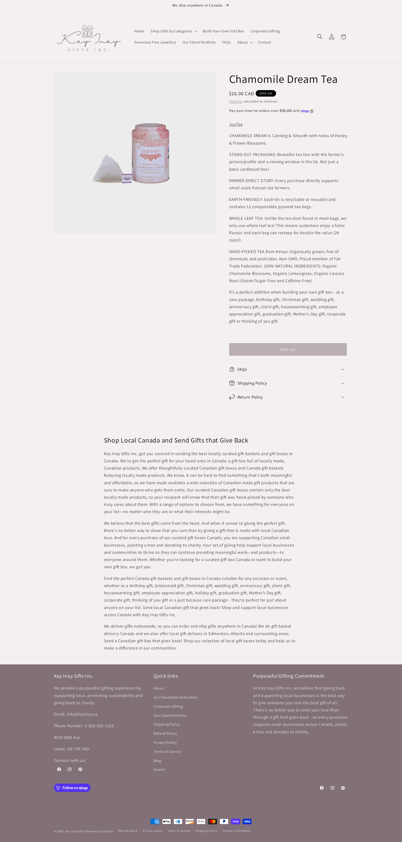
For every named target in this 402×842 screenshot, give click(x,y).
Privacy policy (152, 831)
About (159, 688)
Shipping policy (206, 831)
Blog (157, 760)
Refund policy (128, 831)
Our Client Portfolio (170, 715)
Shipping (235, 101)
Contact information (236, 831)
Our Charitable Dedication (176, 697)
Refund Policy (165, 733)
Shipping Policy (167, 724)
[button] (173, 31)
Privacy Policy (165, 742)
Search (159, 769)
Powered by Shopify (99, 831)
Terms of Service (167, 751)
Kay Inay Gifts (74, 831)
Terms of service (179, 831)
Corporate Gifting (168, 706)
